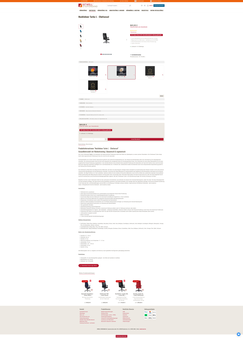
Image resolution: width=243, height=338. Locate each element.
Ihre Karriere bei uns (85, 316)
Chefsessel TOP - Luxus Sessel (104, 294)
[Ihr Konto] (144, 5)
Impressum (125, 316)
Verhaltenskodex (127, 319)
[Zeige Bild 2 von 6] (103, 54)
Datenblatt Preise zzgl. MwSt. (89, 265)
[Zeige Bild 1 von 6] (101, 54)
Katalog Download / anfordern (87, 323)
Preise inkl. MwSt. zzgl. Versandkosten (138, 26)
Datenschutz (126, 313)
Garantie (125, 315)
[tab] (81, 144)
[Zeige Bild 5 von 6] (108, 54)
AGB (124, 311)
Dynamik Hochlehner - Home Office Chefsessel (87, 294)
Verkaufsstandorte (159, 5)
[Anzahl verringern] (80, 139)
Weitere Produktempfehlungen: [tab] (87, 273)
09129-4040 (84, 1)
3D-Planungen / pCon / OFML (108, 315)
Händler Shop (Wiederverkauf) (87, 319)
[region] (103, 40)
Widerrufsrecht (126, 318)
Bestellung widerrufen (121, 336)
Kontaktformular (84, 311)
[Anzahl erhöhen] (106, 139)
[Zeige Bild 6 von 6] (110, 54)
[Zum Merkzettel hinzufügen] (92, 290)
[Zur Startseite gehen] (87, 5)
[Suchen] (130, 5)
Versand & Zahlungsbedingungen (109, 318)
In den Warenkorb (135, 139)
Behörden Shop (83, 321)
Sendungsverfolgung (106, 316)
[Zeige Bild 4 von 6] (107, 54)
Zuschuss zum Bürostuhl (107, 319)
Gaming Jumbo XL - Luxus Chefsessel (138, 294)
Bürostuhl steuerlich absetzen (108, 321)
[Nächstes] (127, 40)
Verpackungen (126, 321)
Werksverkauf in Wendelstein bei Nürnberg (104, 1)
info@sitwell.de (143, 329)
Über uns (82, 315)
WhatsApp (82, 313)
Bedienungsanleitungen (107, 311)
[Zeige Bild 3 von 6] (105, 54)
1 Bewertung (133, 32)
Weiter (161, 95)
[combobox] (117, 5)
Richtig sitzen (104, 313)
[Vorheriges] (85, 40)
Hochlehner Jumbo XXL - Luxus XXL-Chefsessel (121, 294)
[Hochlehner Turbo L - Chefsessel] (106, 38)
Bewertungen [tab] (89, 144)
